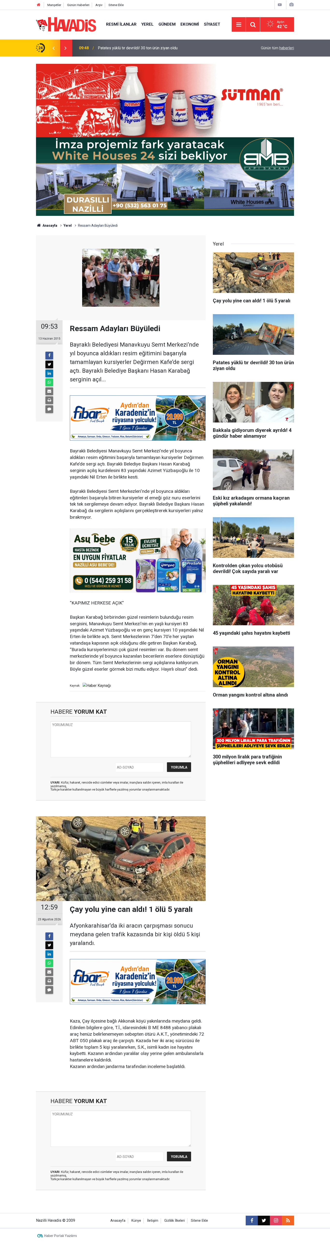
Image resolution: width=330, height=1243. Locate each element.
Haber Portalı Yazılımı (60, 1236)
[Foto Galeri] (291, 4)
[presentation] (53, 48)
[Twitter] (49, 364)
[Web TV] (279, 4)
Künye (136, 1221)
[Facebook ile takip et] (252, 1220)
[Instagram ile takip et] (276, 1220)
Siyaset (212, 24)
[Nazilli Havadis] (66, 24)
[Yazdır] (49, 400)
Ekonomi (189, 24)
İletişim (152, 1221)
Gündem (167, 24)
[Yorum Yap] (49, 409)
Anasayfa (49, 225)
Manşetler (54, 5)
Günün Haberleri (78, 5)
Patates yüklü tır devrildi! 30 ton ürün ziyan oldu (138, 48)
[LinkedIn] (49, 373)
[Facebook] (49, 355)
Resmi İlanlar (121, 24)
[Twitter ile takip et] (264, 1220)
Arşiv (98, 5)
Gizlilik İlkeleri (174, 1221)
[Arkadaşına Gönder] (49, 391)
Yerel (147, 24)
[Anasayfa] (38, 5)
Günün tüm (277, 48)
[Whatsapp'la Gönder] (49, 382)
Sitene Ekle (116, 5)
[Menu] (238, 24)
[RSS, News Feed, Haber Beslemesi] (288, 1220)
